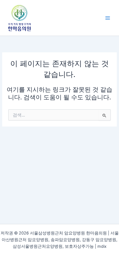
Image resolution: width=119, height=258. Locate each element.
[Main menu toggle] (107, 18)
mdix (102, 246)
